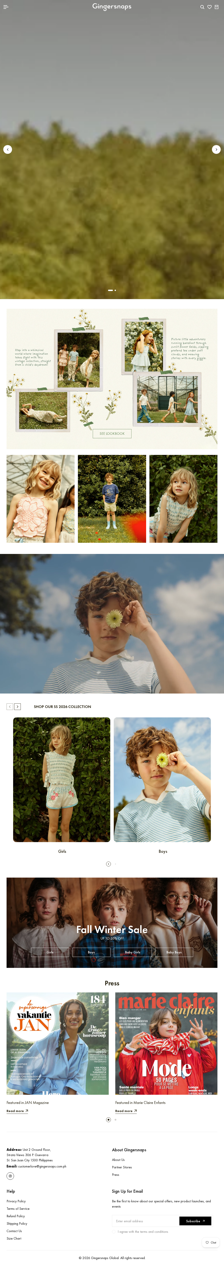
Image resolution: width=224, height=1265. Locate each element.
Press (115, 1174)
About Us (118, 1159)
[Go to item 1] (108, 290)
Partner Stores (122, 1167)
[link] (112, 379)
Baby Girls (132, 952)
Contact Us (14, 1231)
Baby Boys (174, 952)
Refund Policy (16, 1216)
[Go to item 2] (113, 290)
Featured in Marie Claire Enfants (140, 1102)
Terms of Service (18, 1208)
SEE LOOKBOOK (112, 433)
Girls (50, 952)
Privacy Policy (16, 1201)
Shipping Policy (17, 1223)
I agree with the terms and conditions (143, 1231)
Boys (91, 952)
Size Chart (14, 1238)
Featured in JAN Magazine (28, 1102)
